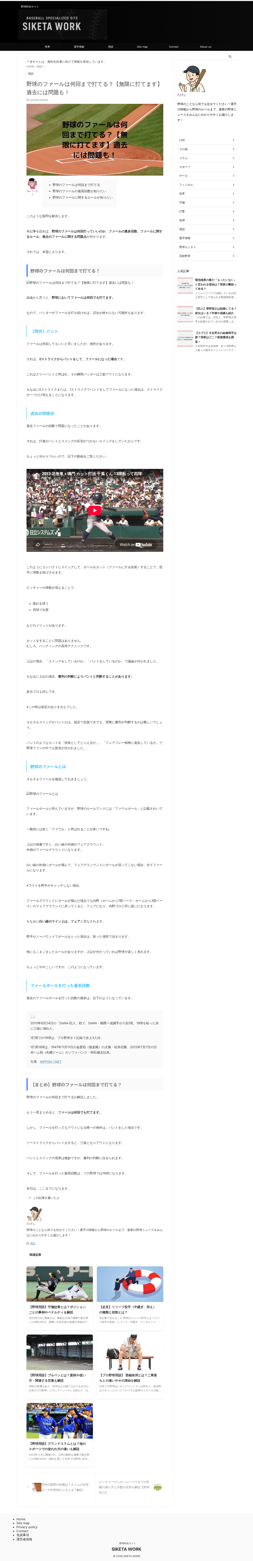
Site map (142, 46)
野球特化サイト (126, 1543)
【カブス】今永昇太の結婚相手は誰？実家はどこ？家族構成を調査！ (216, 337)
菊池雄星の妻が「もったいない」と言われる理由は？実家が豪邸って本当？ (216, 284)
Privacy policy (27, 1527)
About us (205, 46)
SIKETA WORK (126, 1549)
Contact (174, 46)
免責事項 (22, 1535)
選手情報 (79, 46)
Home (20, 1519)
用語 (110, 46)
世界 (47, 46)
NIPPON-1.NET (50, 1062)
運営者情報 (24, 1539)
